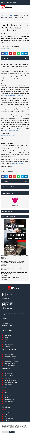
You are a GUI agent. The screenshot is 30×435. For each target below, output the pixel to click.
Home (2, 15)
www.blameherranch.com (17, 163)
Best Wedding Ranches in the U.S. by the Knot (12, 95)
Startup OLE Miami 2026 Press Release (10, 277)
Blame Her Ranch (9, 171)
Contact (3, 2)
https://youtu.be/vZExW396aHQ (8, 135)
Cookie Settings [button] (5, 431)
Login (7, 2)
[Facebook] (4, 304)
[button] (3, 53)
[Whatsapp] (4, 294)
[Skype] (11, 294)
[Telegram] (7, 294)
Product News (8, 15)
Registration (13, 2)
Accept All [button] (12, 431)
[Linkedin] (11, 304)
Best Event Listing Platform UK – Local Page (11, 268)
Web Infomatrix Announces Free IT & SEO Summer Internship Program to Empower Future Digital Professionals (13, 263)
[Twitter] (7, 304)
